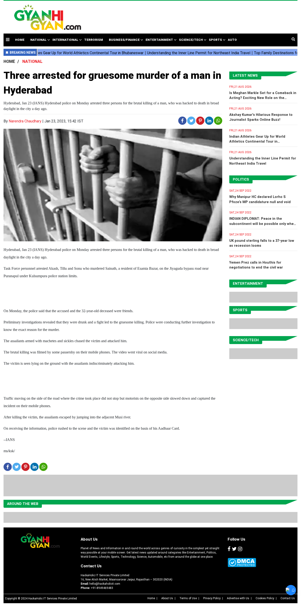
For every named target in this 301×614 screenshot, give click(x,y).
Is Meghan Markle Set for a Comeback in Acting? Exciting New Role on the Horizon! (262, 98)
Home (151, 598)
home (19, 40)
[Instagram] (240, 549)
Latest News (245, 75)
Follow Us (236, 539)
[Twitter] (234, 549)
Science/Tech (191, 40)
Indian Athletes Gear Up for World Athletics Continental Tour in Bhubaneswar (257, 142)
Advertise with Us (238, 598)
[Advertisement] (191, 14)
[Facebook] (229, 549)
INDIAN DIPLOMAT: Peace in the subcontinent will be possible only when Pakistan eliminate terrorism (262, 224)
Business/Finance (124, 40)
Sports (215, 40)
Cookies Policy (265, 598)
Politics (241, 179)
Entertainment (159, 40)
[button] (7, 39)
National (38, 40)
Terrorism (93, 40)
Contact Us (91, 566)
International (65, 40)
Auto (232, 40)
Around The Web (22, 504)
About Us (89, 539)
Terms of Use (188, 598)
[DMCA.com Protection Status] (242, 562)
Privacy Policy (212, 598)
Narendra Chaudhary (25, 121)
